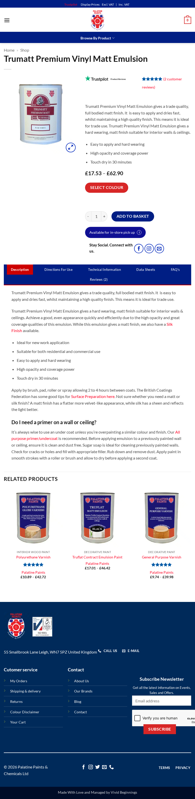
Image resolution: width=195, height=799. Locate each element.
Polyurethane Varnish (33, 557)
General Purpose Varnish (161, 557)
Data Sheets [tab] (145, 270)
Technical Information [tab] (104, 270)
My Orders (18, 681)
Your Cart (18, 722)
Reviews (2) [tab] (99, 279)
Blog (77, 701)
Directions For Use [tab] (58, 270)
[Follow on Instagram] (149, 248)
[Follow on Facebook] (138, 248)
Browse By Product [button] (95, 38)
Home (9, 50)
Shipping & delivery (25, 691)
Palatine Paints (33, 572)
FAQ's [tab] (175, 270)
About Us (81, 681)
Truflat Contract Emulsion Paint (97, 557)
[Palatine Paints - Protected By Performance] (97, 20)
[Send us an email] (159, 248)
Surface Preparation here (93, 396)
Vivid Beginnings (124, 792)
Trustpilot (70, 4)
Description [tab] (20, 270)
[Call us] (111, 767)
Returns (16, 701)
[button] (7, 20)
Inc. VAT (124, 4)
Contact (80, 712)
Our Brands (83, 691)
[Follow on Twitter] (97, 767)
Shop (24, 50)
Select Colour (106, 187)
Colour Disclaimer (24, 712)
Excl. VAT (108, 4)
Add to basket (133, 216)
